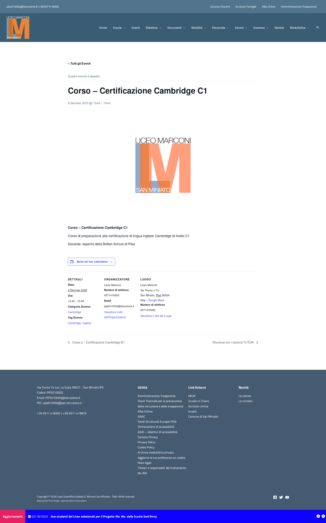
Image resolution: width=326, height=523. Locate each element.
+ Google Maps (155, 300)
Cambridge (74, 312)
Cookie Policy (146, 447)
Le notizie (245, 396)
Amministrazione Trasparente (157, 396)
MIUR (191, 396)
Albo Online (145, 411)
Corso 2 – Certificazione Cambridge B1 (98, 342)
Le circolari (246, 401)
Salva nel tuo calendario (92, 261)
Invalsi (192, 411)
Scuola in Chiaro (198, 401)
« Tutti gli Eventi (79, 63)
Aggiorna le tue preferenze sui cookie (161, 457)
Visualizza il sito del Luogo (156, 316)
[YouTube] (287, 497)
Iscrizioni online (198, 406)
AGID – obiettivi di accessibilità (157, 432)
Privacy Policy (146, 442)
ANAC (141, 416)
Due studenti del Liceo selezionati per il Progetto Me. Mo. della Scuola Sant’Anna (104, 516)
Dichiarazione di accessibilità (156, 426)
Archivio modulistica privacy (156, 452)
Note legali (144, 462)
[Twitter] (281, 497)
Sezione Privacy (148, 437)
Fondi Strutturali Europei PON (157, 421)
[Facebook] (275, 497)
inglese (87, 323)
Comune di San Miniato (203, 416)
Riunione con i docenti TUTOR (233, 342)
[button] (123, 27)
